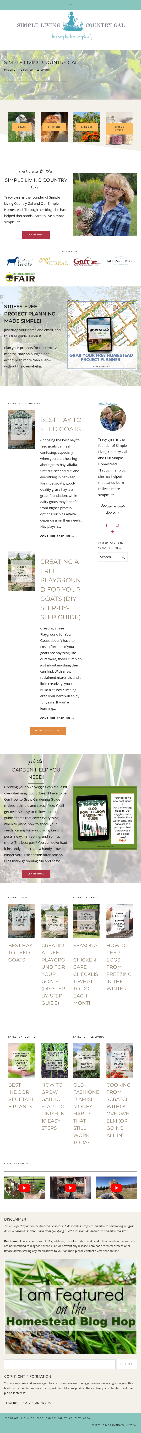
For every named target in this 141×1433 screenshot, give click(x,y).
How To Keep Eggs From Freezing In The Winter (119, 966)
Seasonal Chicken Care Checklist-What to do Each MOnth (85, 974)
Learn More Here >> (113, 509)
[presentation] (21, 429)
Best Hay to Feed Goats (20, 952)
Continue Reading (56, 536)
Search (127, 1364)
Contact (75, 1418)
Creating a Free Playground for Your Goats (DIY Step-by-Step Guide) (60, 589)
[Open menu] (70, 5)
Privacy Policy (56, 1418)
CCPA (86, 1418)
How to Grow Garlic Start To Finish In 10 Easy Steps (53, 1106)
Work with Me (15, 1418)
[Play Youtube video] (24, 1188)
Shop (30, 1418)
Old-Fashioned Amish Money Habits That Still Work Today (86, 1113)
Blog (40, 1418)
